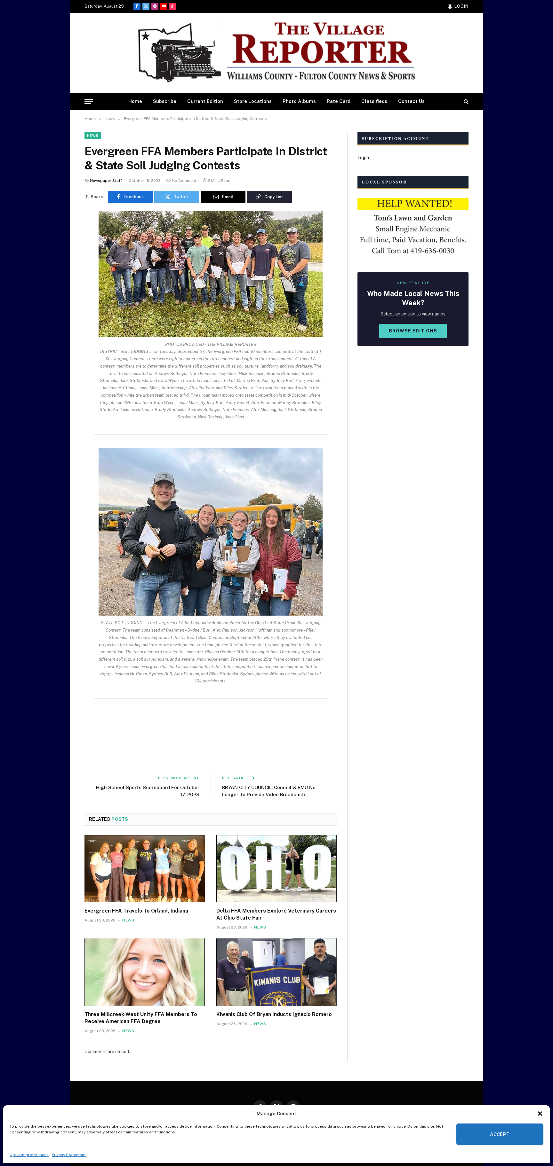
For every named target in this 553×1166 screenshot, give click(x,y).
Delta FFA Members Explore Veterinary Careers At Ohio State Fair (276, 914)
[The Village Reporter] (276, 53)
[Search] (465, 101)
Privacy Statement (69, 1155)
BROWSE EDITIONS (413, 330)
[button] (540, 1113)
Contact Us (411, 101)
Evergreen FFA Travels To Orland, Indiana (136, 911)
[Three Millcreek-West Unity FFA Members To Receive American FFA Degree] (144, 972)
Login (363, 157)
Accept (500, 1134)
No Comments (185, 180)
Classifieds (374, 101)
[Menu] (88, 101)
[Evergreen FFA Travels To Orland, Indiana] (144, 869)
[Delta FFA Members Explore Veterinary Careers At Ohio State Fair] (276, 869)
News (92, 135)
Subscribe (164, 101)
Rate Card (338, 101)
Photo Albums (299, 101)
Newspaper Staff (106, 180)
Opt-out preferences (29, 1155)
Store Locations (253, 101)
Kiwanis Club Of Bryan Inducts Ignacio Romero (274, 1014)
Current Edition (205, 101)
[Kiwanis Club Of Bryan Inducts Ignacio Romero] (276, 972)
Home (135, 101)
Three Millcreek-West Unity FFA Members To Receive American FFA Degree (140, 1017)
